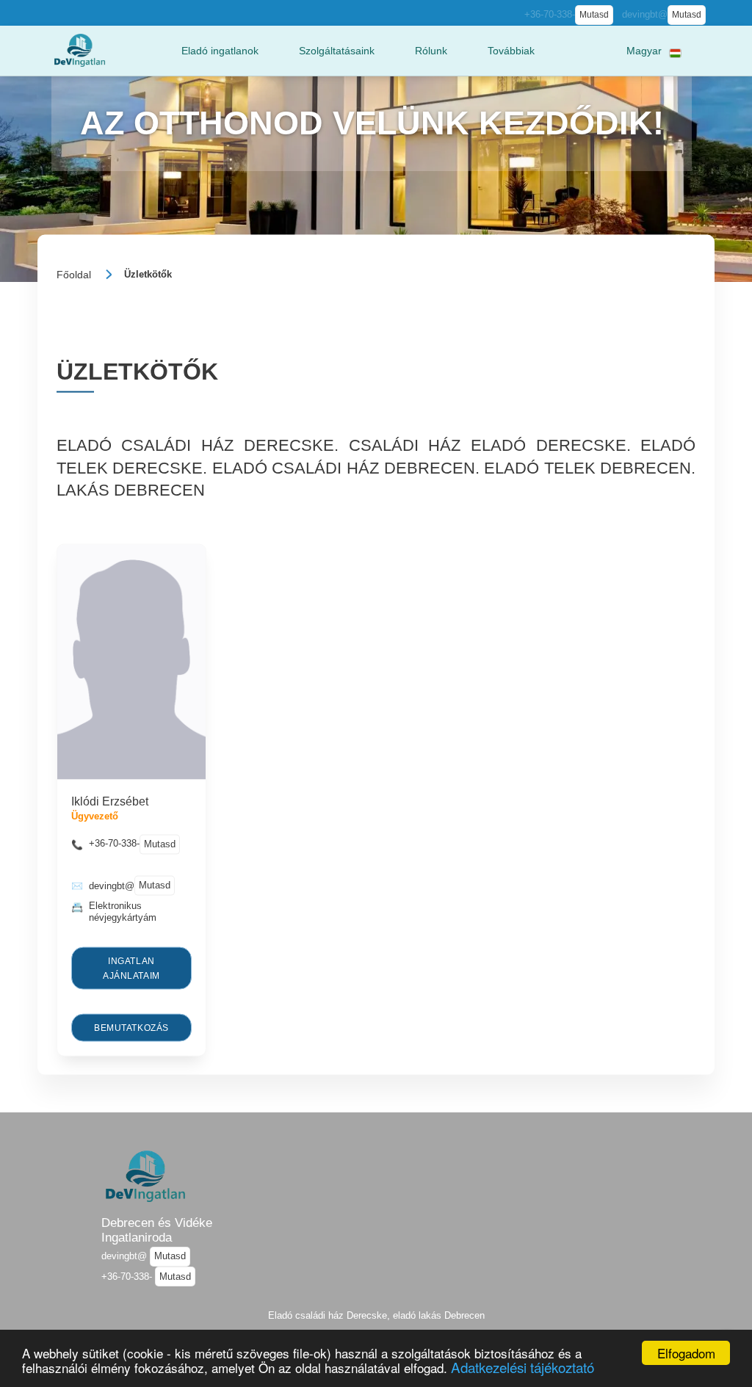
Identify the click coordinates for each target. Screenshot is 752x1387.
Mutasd (594, 14)
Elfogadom (686, 1353)
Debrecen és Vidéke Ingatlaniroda (156, 1230)
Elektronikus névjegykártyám (122, 911)
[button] (220, 50)
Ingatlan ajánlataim (131, 967)
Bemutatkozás (131, 1027)
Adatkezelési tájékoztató (522, 1367)
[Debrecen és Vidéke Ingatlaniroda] (79, 50)
